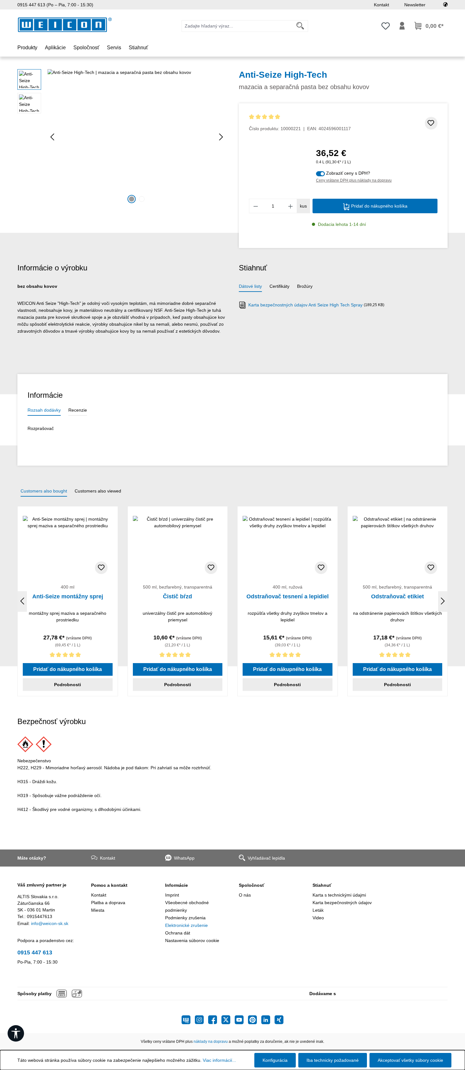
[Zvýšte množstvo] (290, 206)
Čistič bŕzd (177, 596)
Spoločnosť (251, 885)
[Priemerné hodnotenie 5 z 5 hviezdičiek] (300, 117)
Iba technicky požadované (333, 1060)
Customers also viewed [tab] (98, 490)
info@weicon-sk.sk (49, 923)
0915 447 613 (34, 952)
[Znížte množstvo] (255, 206)
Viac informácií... (219, 1060)
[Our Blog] (188, 1019)
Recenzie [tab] (77, 410)
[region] (121, 137)
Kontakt (381, 4)
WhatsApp (184, 858)
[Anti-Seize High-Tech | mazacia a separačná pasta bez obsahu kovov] (136, 137)
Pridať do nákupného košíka (378, 206)
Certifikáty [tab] (279, 286)
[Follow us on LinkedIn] (268, 1019)
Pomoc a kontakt (109, 885)
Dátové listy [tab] (250, 286)
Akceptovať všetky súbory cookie (410, 1060)
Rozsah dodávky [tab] (44, 410)
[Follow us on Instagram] (201, 1019)
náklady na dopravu (211, 1041)
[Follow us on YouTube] (241, 1019)
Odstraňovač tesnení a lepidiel (287, 596)
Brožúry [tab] (305, 286)
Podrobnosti (67, 684)
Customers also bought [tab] (44, 490)
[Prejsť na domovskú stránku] (64, 25)
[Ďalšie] (221, 137)
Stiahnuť (322, 885)
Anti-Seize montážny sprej (67, 596)
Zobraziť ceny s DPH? (348, 173)
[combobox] (237, 26)
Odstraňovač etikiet (397, 596)
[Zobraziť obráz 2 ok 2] (142, 199)
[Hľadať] (300, 26)
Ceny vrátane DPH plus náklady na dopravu (354, 180)
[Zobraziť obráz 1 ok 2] (131, 199)
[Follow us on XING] (279, 1019)
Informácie (176, 885)
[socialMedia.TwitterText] (228, 1019)
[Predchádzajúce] (52, 137)
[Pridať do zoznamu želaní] (431, 123)
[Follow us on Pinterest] (254, 1019)
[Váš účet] (402, 26)
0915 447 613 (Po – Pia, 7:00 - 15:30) (55, 4)
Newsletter (414, 4)
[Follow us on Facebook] (214, 1019)
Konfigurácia (275, 1060)
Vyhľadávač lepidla (266, 858)
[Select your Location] (445, 4)
